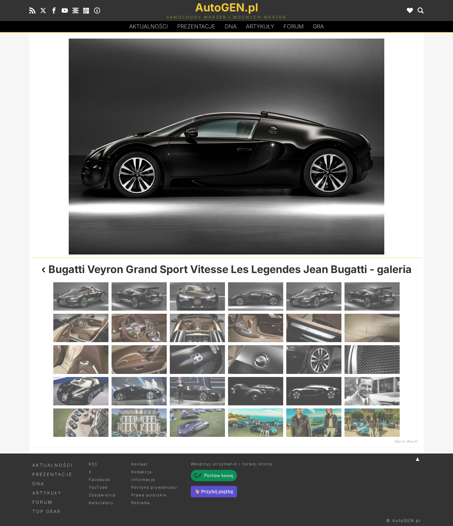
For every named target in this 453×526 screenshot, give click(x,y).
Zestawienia (102, 495)
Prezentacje (196, 26)
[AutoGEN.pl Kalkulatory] (86, 10)
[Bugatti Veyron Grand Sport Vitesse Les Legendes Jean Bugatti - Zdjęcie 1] (80, 296)
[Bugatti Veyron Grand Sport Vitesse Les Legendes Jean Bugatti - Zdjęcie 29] (313, 422)
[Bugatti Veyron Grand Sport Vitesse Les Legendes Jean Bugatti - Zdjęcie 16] (255, 359)
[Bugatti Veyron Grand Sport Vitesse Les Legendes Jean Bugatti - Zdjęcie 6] (372, 296)
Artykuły (260, 26)
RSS (93, 464)
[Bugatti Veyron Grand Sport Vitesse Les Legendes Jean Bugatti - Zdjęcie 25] (80, 422)
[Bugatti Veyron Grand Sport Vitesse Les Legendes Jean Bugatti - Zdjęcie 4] (255, 296)
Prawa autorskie (149, 495)
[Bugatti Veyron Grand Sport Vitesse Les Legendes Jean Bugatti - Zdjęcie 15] (197, 359)
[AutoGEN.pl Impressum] (97, 10)
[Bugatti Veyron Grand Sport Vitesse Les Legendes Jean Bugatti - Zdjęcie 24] (372, 391)
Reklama (140, 502)
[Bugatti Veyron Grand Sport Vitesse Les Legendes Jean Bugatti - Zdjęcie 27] (197, 422)
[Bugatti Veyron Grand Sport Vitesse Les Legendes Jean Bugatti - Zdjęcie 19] (80, 391)
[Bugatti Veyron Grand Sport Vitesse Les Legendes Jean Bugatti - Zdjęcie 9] (197, 328)
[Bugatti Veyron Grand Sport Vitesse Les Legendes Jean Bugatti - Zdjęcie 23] (313, 391)
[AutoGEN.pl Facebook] (54, 10)
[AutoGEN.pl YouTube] (65, 10)
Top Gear (46, 511)
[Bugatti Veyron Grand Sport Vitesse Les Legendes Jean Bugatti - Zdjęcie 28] (255, 422)
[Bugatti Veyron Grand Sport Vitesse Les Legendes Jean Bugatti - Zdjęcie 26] (139, 422)
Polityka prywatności (154, 487)
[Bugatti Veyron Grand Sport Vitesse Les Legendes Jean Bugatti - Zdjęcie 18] (372, 359)
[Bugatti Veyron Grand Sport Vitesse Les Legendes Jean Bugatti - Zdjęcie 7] (80, 328)
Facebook (99, 479)
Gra (318, 26)
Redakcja (141, 472)
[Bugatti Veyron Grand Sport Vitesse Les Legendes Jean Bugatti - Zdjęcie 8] (139, 328)
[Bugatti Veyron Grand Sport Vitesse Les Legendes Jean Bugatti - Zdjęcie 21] (197, 391)
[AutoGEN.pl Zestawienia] (75, 10)
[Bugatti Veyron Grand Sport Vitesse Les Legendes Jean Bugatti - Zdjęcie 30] (372, 422)
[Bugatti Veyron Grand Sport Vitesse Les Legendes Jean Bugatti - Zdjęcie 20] (139, 391)
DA (231, 26)
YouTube (98, 487)
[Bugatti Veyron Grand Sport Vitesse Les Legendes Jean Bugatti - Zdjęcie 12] (372, 328)
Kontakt (139, 464)
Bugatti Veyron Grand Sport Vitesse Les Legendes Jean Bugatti (207, 269)
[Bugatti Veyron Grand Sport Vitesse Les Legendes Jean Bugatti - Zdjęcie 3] (129, 147)
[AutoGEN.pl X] (43, 10)
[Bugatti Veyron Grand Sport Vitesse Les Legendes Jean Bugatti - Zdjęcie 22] (255, 391)
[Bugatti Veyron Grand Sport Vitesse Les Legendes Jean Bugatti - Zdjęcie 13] (80, 359)
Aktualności (148, 26)
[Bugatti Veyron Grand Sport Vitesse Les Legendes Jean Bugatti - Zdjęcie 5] (323, 147)
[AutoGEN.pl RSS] (32, 10)
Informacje (143, 479)
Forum (294, 26)
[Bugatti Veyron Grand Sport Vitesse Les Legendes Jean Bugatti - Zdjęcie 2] (139, 296)
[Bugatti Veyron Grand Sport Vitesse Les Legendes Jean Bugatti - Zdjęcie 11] (313, 328)
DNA (38, 483)
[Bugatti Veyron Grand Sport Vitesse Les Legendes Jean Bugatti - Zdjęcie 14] (139, 359)
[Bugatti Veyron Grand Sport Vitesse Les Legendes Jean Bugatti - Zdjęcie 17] (313, 359)
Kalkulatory (101, 502)
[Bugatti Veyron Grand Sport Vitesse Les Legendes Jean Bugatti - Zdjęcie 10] (255, 328)
